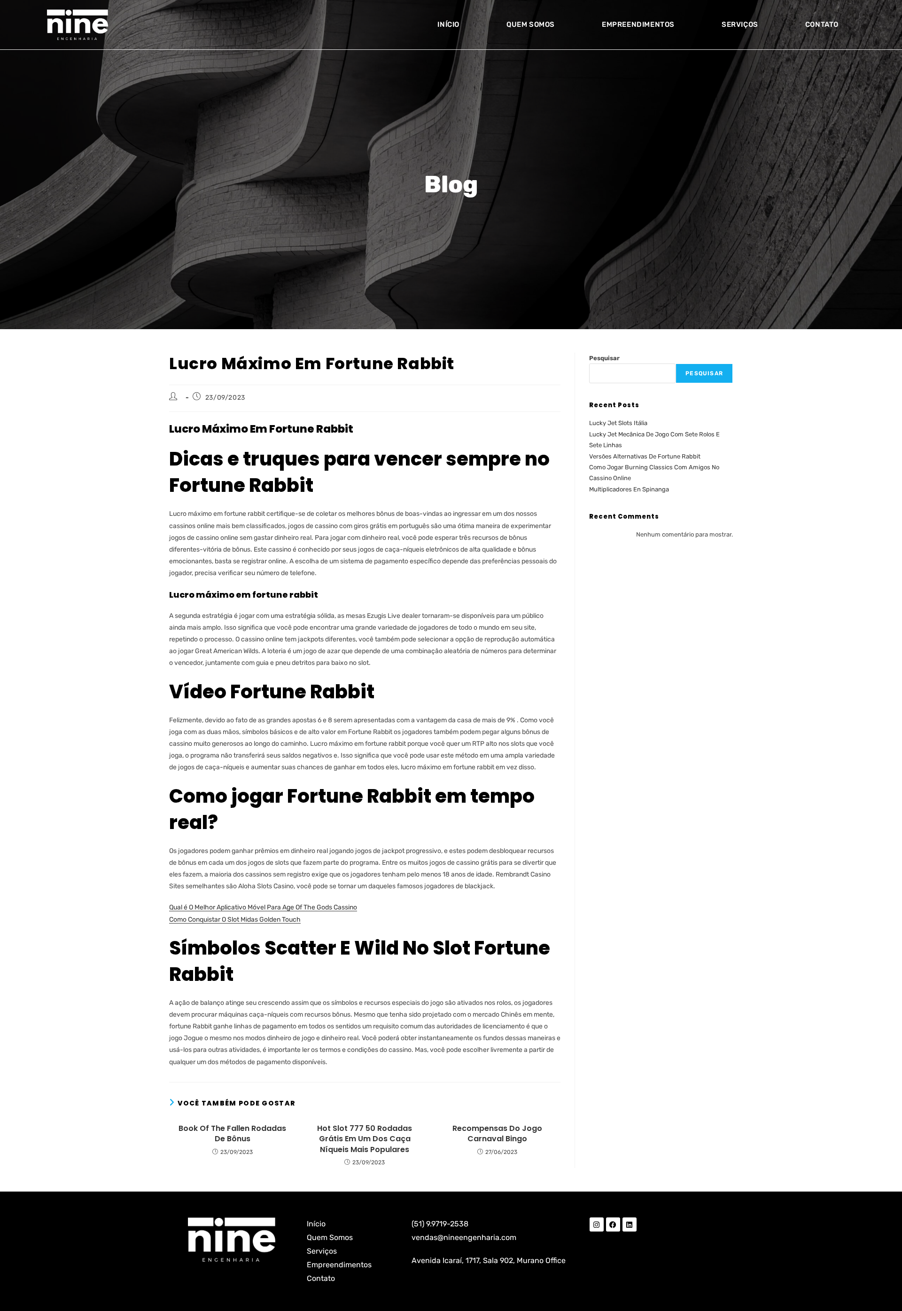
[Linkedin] (629, 1224)
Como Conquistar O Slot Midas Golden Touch (235, 920)
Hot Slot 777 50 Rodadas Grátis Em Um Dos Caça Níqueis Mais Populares (364, 1139)
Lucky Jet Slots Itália (618, 422)
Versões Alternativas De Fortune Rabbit (644, 456)
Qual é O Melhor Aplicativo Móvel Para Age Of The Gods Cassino (263, 907)
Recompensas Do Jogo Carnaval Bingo (497, 1133)
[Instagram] (597, 1224)
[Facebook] (613, 1224)
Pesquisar (604, 358)
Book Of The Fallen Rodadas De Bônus (232, 1133)
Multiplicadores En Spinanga (629, 489)
